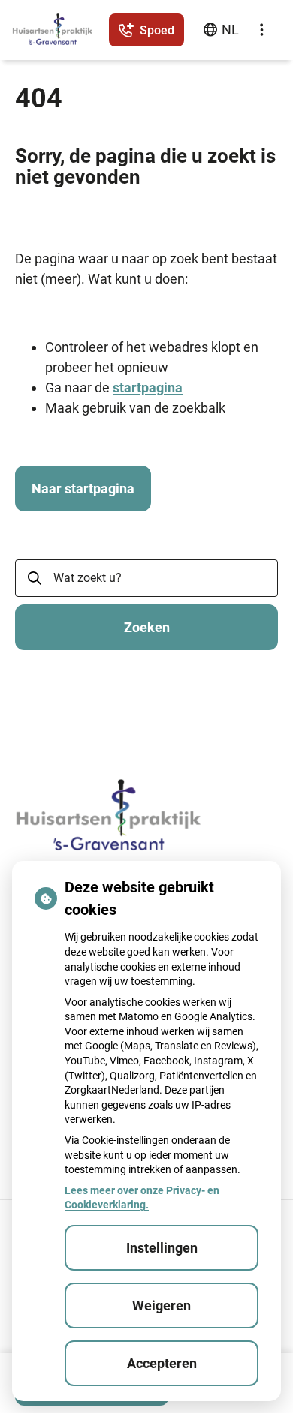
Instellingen (162, 1248)
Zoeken (147, 627)
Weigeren (161, 1305)
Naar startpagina (83, 488)
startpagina (148, 387)
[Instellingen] (261, 30)
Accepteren (162, 1363)
